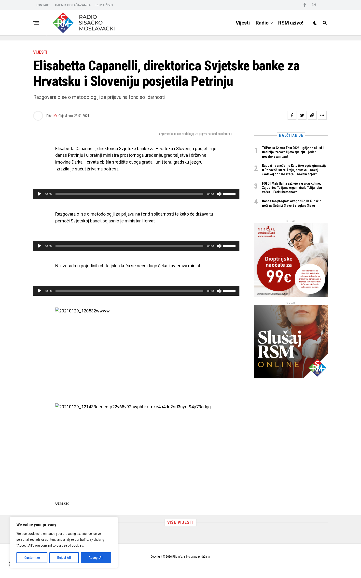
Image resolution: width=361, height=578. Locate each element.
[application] (136, 194)
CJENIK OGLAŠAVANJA (73, 5)
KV (55, 116)
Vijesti (243, 23)
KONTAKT (43, 5)
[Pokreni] (39, 194)
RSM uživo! (290, 23)
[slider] (230, 193)
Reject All (64, 558)
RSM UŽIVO (104, 5)
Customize (32, 558)
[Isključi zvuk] (219, 194)
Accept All (95, 558)
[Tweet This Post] (302, 115)
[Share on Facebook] (292, 115)
